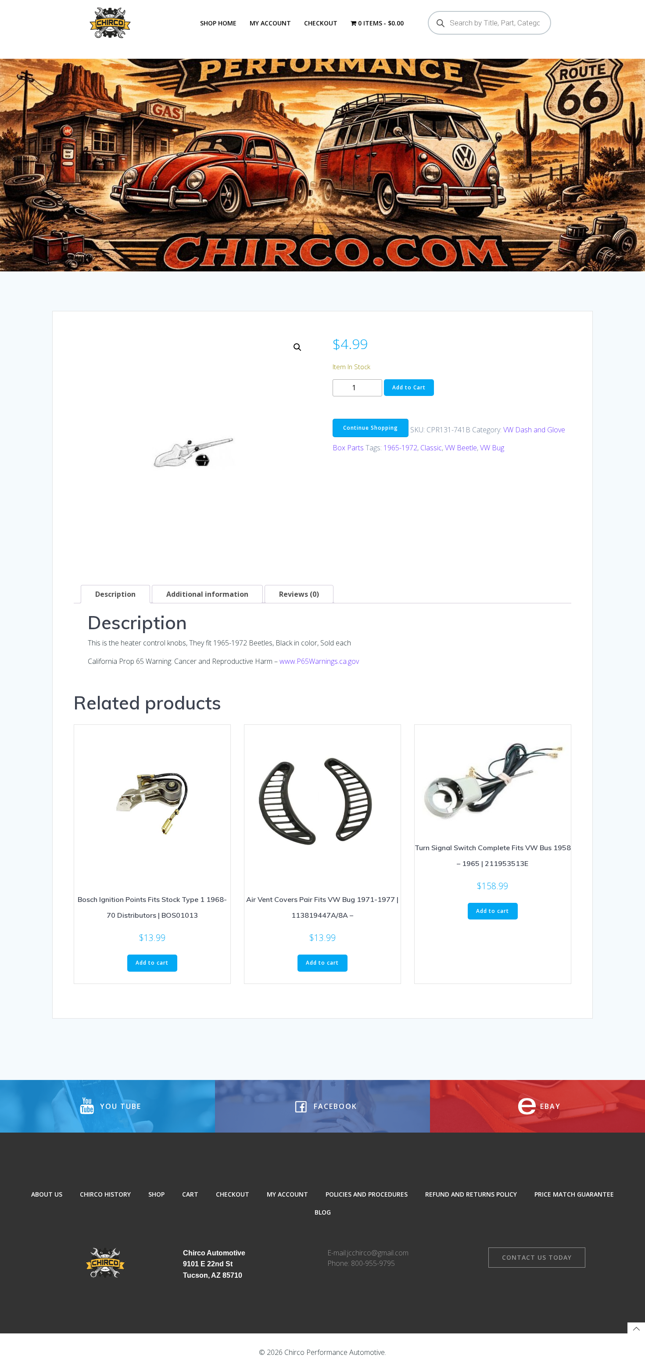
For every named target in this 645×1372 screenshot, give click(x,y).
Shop (156, 1194)
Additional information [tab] (207, 594)
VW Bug (492, 448)
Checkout (320, 23)
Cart (190, 1194)
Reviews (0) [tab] (299, 594)
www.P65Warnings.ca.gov (319, 661)
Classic (431, 448)
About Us (46, 1194)
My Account (270, 23)
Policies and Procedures (367, 1194)
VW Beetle (461, 448)
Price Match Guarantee (574, 1194)
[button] (297, 347)
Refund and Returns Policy (471, 1194)
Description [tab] (115, 594)
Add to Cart (409, 387)
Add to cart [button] (152, 962)
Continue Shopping (370, 427)
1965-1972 (400, 448)
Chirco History (105, 1194)
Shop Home (218, 23)
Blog (323, 1212)
